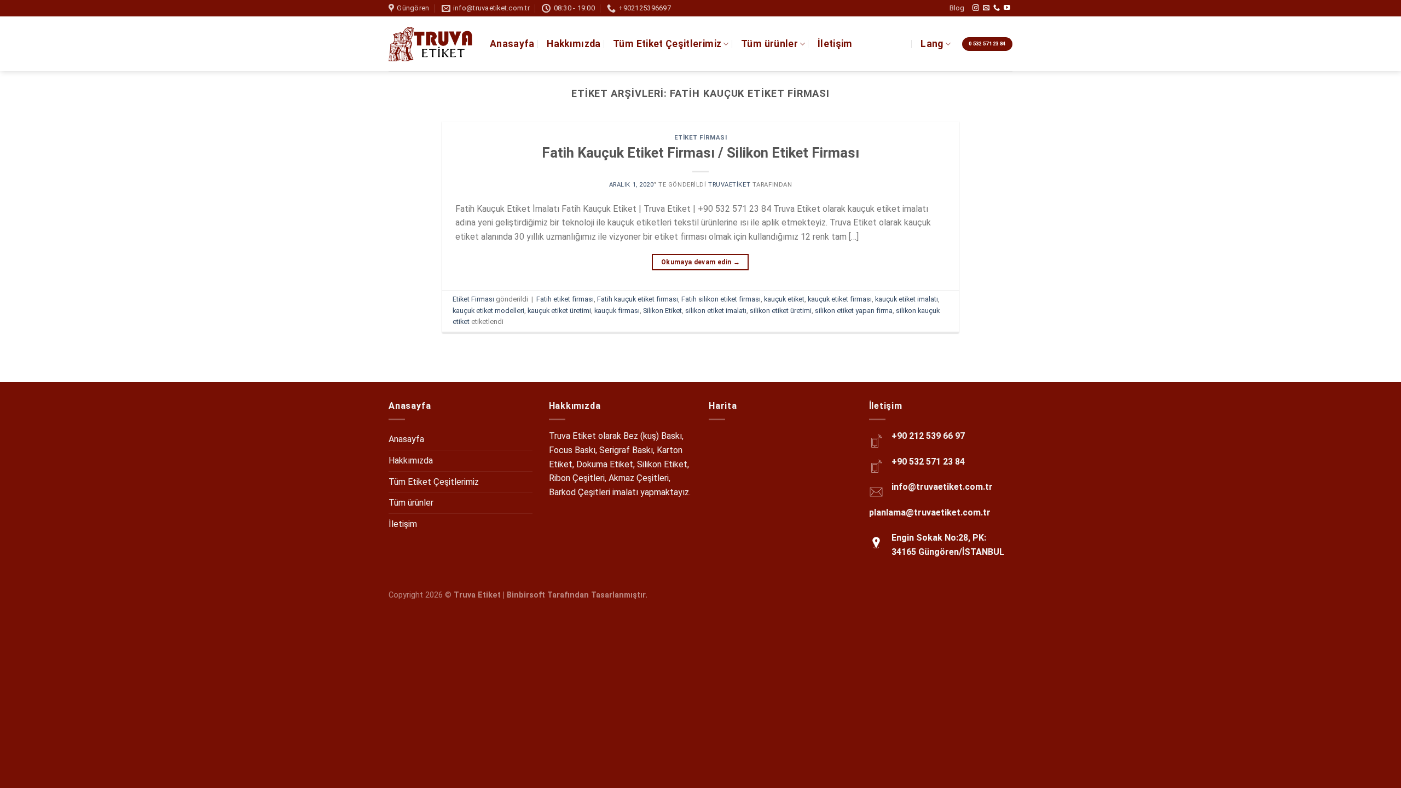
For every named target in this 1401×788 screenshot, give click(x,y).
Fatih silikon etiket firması (721, 299)
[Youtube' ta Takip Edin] (1007, 8)
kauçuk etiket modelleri (488, 310)
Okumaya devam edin (700, 262)
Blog (957, 8)
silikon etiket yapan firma (854, 310)
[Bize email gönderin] (986, 8)
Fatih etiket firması (565, 299)
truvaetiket (729, 184)
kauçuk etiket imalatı (906, 299)
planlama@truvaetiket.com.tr (930, 512)
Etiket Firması (700, 137)
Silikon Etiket (662, 310)
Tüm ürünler (769, 43)
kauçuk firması (617, 310)
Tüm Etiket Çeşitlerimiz (667, 43)
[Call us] (996, 8)
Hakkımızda (574, 43)
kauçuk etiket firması (840, 299)
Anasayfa (512, 43)
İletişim (835, 43)
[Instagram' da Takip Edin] (975, 8)
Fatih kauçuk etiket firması (637, 299)
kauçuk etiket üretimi (559, 310)
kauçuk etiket (784, 299)
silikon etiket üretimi (781, 310)
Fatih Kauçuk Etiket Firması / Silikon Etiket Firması (700, 152)
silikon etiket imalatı (715, 310)
